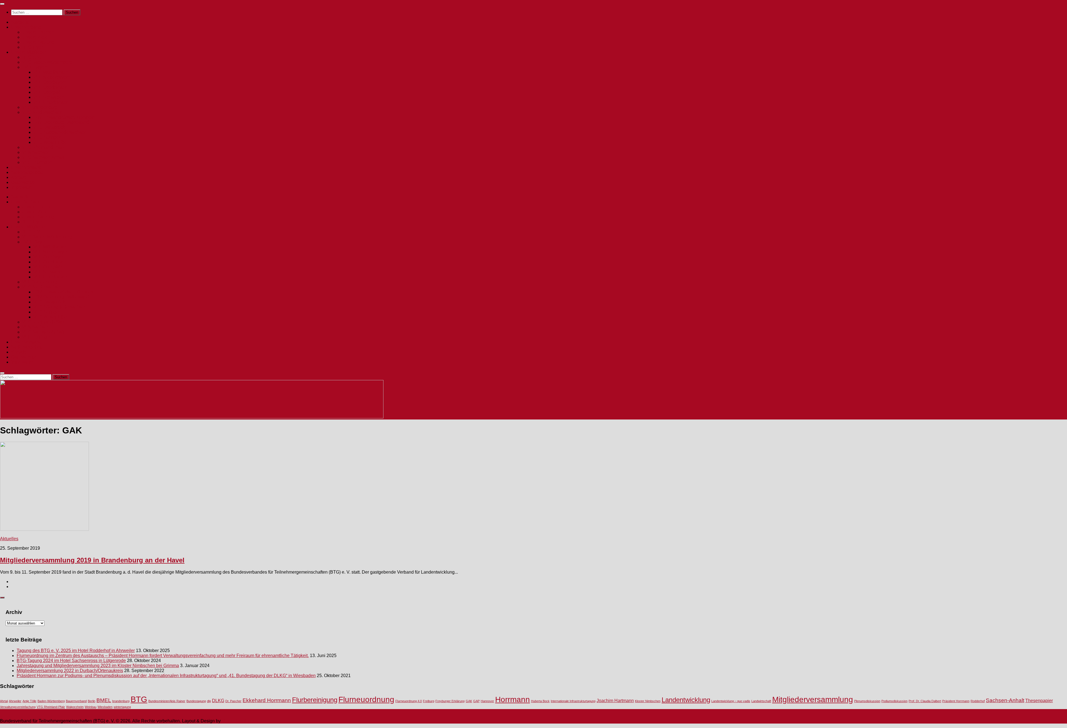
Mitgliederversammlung (812, 699)
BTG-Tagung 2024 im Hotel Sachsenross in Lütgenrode (71, 660)
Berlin (91, 701)
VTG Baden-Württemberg (47, 62)
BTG (139, 699)
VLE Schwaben (48, 97)
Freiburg (428, 701)
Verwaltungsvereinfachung (18, 707)
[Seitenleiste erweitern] (2, 597)
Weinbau (90, 707)
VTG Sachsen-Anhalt (43, 157)
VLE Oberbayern (49, 82)
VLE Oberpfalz (47, 92)
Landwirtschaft (761, 701)
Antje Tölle (29, 701)
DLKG (218, 700)
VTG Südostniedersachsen (60, 132)
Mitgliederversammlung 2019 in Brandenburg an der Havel (92, 560)
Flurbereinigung (314, 700)
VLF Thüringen (37, 162)
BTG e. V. (31, 57)
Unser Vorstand (26, 167)
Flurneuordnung (366, 699)
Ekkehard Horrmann (267, 700)
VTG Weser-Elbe (50, 142)
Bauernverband (76, 701)
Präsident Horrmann (955, 701)
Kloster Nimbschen (647, 701)
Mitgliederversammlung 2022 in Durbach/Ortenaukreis (70, 670)
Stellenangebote (27, 172)
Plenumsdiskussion (867, 701)
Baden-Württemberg (51, 701)
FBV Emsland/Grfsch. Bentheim (64, 117)
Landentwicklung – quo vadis (730, 701)
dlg (209, 701)
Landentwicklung (686, 700)
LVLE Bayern (35, 67)
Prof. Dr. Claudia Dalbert (925, 701)
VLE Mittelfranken (50, 72)
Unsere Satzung (38, 42)
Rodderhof (978, 701)
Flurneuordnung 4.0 (408, 701)
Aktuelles (9, 538)
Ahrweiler (15, 701)
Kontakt (18, 177)
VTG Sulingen (47, 137)
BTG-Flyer (32, 47)
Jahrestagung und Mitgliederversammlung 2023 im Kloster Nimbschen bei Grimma (98, 665)
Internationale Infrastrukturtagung (573, 701)
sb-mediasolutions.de (243, 721)
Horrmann (512, 699)
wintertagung (122, 707)
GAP (476, 701)
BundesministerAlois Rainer (166, 701)
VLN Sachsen (36, 152)
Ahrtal (4, 701)
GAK (469, 701)
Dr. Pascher (233, 701)
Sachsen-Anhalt (1005, 700)
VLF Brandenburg (40, 107)
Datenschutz (23, 182)
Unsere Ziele (35, 37)
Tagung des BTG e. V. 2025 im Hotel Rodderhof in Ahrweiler (76, 650)
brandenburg (120, 701)
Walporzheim (75, 707)
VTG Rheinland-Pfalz (43, 147)
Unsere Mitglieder (28, 52)
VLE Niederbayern (51, 77)
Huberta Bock (540, 701)
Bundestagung (196, 701)
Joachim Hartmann (615, 700)
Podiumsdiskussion (894, 701)
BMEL (103, 700)
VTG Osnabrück (49, 127)
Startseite (20, 22)
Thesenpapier (1039, 700)
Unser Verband (26, 27)
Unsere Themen (38, 32)
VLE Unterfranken (51, 102)
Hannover (487, 701)
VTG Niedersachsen (42, 112)
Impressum (22, 187)
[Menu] (2, 4)
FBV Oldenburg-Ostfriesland (61, 122)
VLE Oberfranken (50, 87)
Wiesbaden (105, 707)
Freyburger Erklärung (450, 701)
